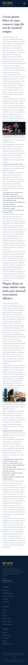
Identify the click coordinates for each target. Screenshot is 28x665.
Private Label (5, 590)
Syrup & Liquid (6, 618)
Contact (4, 641)
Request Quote (6, 643)
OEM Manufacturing (7, 593)
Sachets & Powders (7, 624)
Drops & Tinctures (7, 621)
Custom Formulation (7, 596)
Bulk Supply (5, 599)
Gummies (4, 615)
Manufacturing (6, 635)
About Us (4, 632)
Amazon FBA (5, 602)
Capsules (4, 610)
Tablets (4, 613)
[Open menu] (24, 3)
